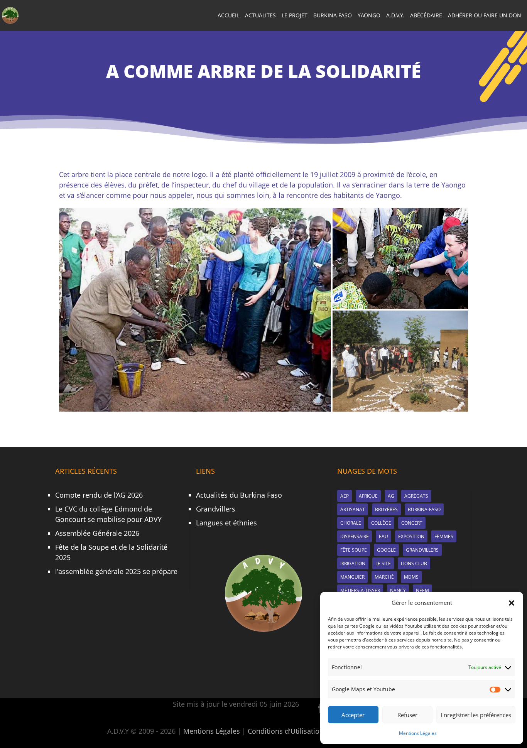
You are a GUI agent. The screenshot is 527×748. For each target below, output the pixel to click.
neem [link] (422, 590)
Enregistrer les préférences (476, 715)
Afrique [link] (368, 496)
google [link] (386, 550)
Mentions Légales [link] (418, 733)
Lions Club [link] (414, 563)
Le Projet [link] (294, 16)
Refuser (407, 715)
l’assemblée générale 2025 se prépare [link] (116, 571)
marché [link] (384, 577)
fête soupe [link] (353, 550)
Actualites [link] (260, 16)
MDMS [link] (411, 577)
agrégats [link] (416, 496)
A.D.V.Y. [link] (395, 16)
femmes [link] (443, 536)
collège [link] (381, 523)
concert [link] (411, 523)
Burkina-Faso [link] (424, 509)
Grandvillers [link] (215, 508)
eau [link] (383, 536)
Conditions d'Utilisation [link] (286, 731)
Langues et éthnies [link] (226, 522)
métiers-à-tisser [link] (360, 590)
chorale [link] (350, 523)
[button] (511, 603)
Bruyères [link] (386, 509)
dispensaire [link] (354, 536)
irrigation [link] (352, 563)
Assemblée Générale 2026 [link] (97, 533)
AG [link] (391, 496)
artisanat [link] (352, 509)
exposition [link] (411, 536)
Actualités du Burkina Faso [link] (239, 495)
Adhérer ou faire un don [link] (484, 16)
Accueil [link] (228, 16)
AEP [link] (344, 496)
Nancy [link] (398, 590)
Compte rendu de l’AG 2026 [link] (99, 495)
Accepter (353, 715)
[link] (10, 14)
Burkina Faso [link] (332, 16)
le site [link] (383, 563)
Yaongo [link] (369, 16)
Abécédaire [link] (426, 16)
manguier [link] (352, 577)
